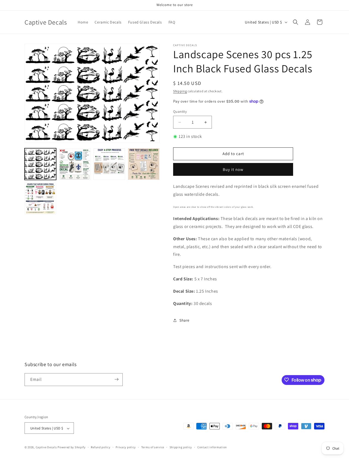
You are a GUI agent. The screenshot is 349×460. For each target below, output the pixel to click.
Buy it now (233, 169)
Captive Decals (46, 447)
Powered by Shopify (72, 447)
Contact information (212, 447)
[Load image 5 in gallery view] (40, 198)
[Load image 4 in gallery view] (144, 164)
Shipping (180, 91)
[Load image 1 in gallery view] (40, 164)
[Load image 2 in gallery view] (75, 164)
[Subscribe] (116, 379)
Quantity (180, 111)
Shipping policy (181, 447)
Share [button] (184, 320)
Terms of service (152, 447)
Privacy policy (126, 447)
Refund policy (100, 447)
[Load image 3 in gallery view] (109, 164)
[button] (296, 22)
